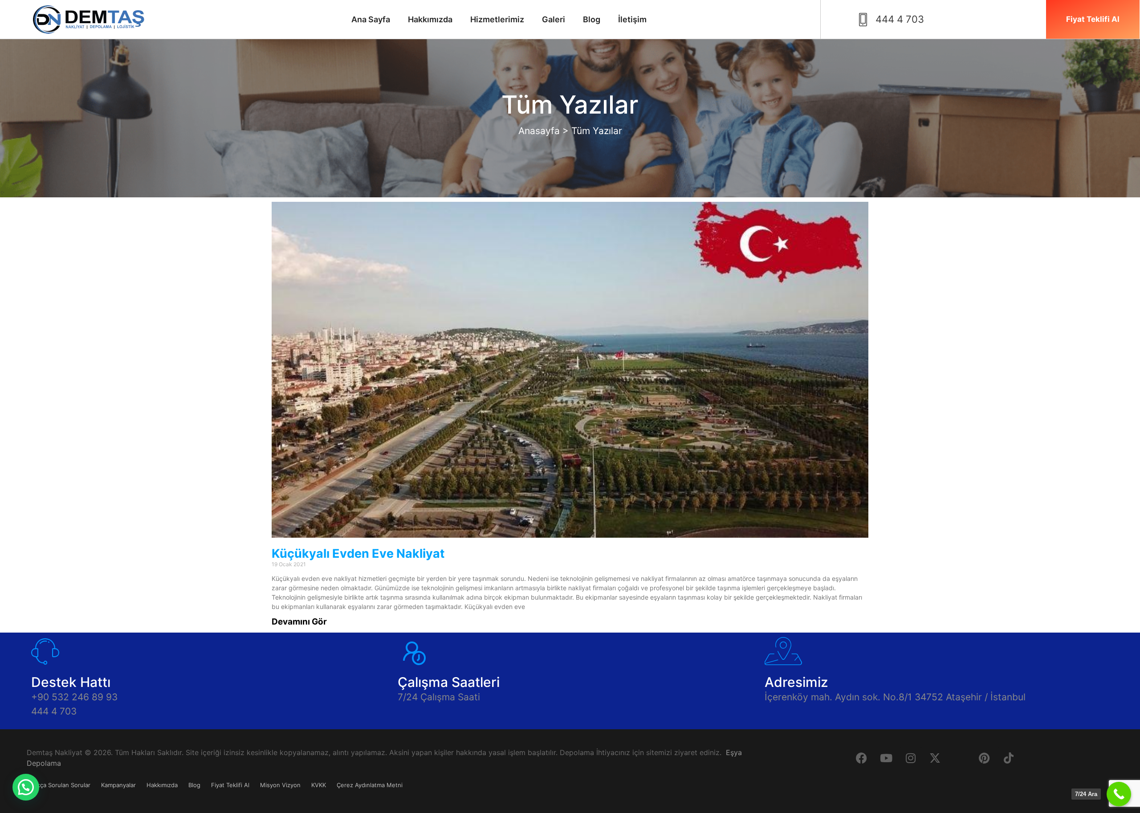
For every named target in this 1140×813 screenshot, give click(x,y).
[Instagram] (911, 758)
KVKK (318, 784)
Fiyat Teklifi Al (230, 784)
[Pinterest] (984, 758)
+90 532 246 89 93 (74, 697)
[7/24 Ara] (1119, 794)
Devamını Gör (299, 622)
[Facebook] (862, 758)
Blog (591, 19)
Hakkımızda (430, 19)
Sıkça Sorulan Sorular (61, 784)
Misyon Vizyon (280, 784)
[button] (25, 787)
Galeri (553, 19)
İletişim (632, 19)
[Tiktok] (1009, 758)
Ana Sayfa (370, 19)
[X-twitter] (935, 758)
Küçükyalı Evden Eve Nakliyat (358, 553)
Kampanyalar (118, 784)
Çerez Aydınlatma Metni (370, 784)
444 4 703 (54, 711)
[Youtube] (886, 758)
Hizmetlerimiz (497, 19)
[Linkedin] (960, 758)
